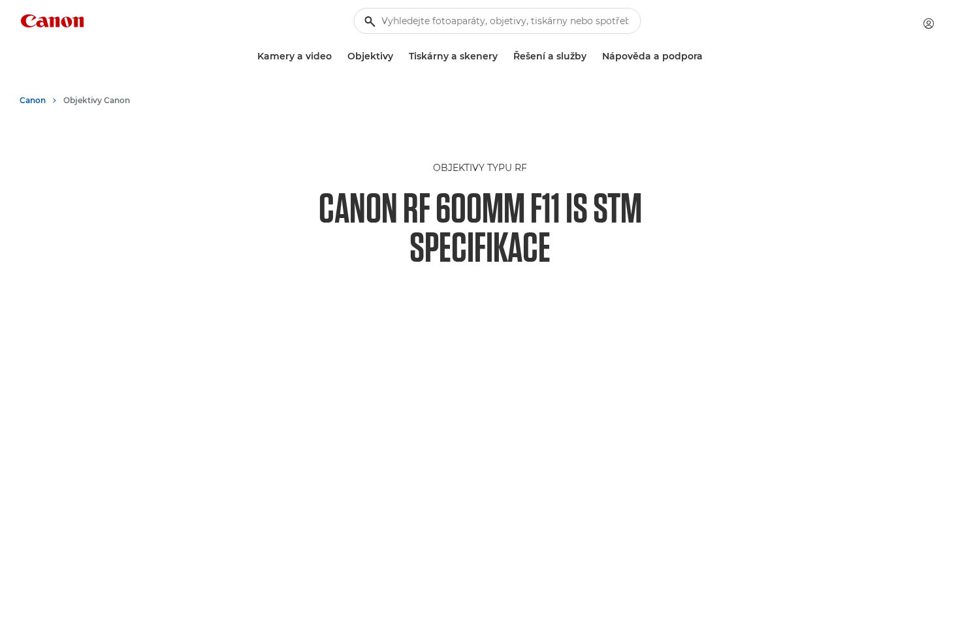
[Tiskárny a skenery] (503, 56)
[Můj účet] (928, 23)
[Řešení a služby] (591, 56)
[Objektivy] (398, 56)
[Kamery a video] (337, 56)
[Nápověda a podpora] (708, 56)
